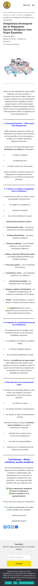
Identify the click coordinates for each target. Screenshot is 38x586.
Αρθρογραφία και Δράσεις (15, 12)
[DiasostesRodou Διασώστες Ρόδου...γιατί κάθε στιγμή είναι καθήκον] (7, 5)
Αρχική (5, 12)
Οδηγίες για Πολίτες (9, 39)
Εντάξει (8, 583)
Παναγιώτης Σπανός (12, 44)
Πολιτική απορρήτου (26, 583)
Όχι (15, 583)
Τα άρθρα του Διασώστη (17, 15)
